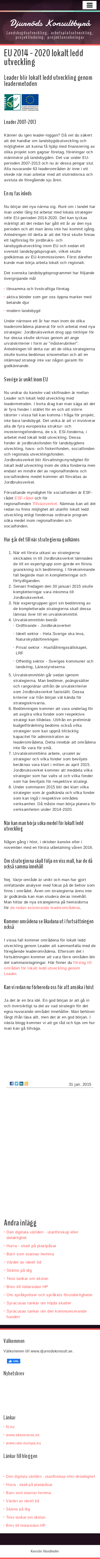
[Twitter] (16, 1083)
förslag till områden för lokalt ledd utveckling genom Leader (48, 968)
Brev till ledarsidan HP (27, 1287)
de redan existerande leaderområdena (45, 908)
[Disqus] (50, 1150)
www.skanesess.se (23, 1435)
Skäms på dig (19, 1270)
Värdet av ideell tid (24, 1262)
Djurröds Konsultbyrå (50, 23)
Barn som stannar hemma (30, 1254)
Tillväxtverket (44, 504)
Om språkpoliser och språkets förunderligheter (50, 1295)
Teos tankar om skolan (27, 1278)
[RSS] (26, 1083)
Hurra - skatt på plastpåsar (32, 1246)
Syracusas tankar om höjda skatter (39, 1303)
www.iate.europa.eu (23, 1443)
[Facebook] (11, 1083)
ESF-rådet (24, 498)
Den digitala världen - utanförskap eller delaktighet (50, 1476)
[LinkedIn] (21, 1083)
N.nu (10, 1427)
